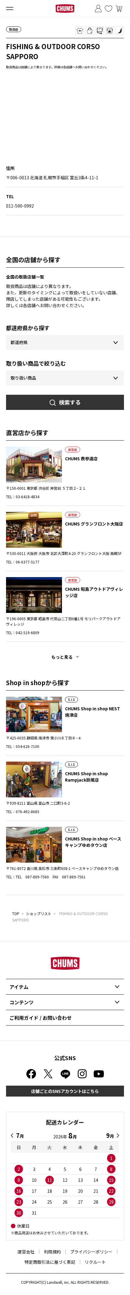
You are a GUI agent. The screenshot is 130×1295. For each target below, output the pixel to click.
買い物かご (119, 8)
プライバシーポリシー (91, 1252)
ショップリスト (38, 913)
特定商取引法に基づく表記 (49, 1262)
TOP (15, 913)
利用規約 (52, 1252)
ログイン (98, 8)
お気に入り (108, 8)
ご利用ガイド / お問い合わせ (40, 1017)
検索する (70, 402)
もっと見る (62, 657)
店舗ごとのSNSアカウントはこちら (65, 1091)
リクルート (95, 1262)
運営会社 (26, 1252)
